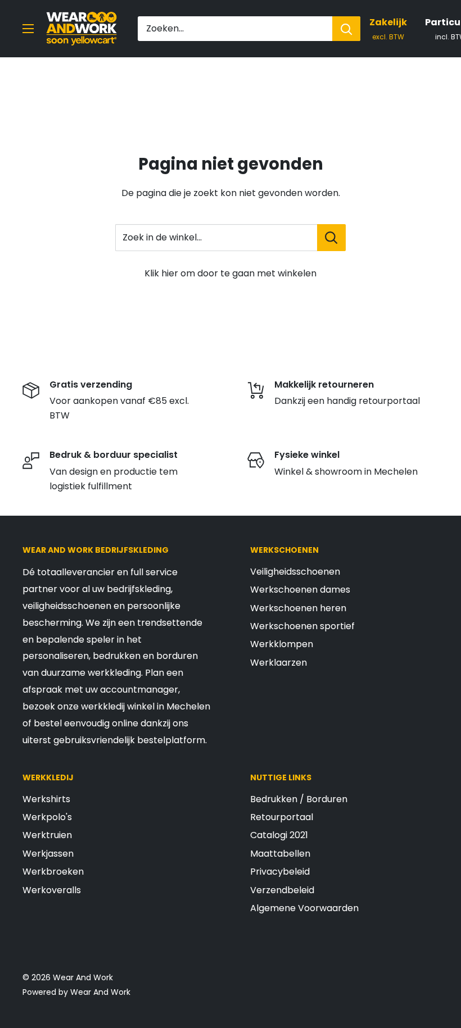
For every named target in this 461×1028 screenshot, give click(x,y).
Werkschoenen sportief (302, 626)
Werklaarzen (278, 662)
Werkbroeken (53, 871)
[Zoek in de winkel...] (331, 237)
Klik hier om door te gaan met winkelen (230, 273)
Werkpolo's (47, 817)
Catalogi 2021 (279, 835)
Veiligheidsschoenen (295, 571)
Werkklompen (281, 644)
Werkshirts (46, 799)
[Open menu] (28, 28)
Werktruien (47, 835)
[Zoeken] (346, 28)
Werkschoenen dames (300, 589)
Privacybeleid (280, 871)
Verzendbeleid (282, 890)
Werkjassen (48, 853)
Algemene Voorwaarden (304, 908)
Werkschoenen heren (298, 608)
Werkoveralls (51, 890)
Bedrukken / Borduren (298, 799)
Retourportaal (281, 817)
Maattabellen (280, 853)
